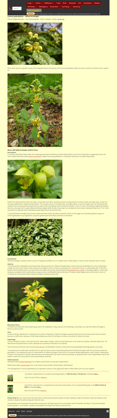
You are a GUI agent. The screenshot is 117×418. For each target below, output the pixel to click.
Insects (38, 3)
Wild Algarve (43, 7)
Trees (58, 3)
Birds (64, 3)
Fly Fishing (65, 7)
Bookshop (76, 7)
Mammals (72, 3)
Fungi (30, 3)
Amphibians (88, 3)
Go (24, 8)
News (23, 411)
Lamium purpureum (25, 362)
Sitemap (29, 411)
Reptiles (97, 3)
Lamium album (25, 365)
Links (18, 411)
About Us (11, 411)
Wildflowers (48, 3)
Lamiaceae (60, 19)
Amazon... (44, 377)
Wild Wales (31, 7)
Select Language (33, 10)
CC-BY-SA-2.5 (39, 347)
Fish (79, 3)
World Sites (54, 7)
